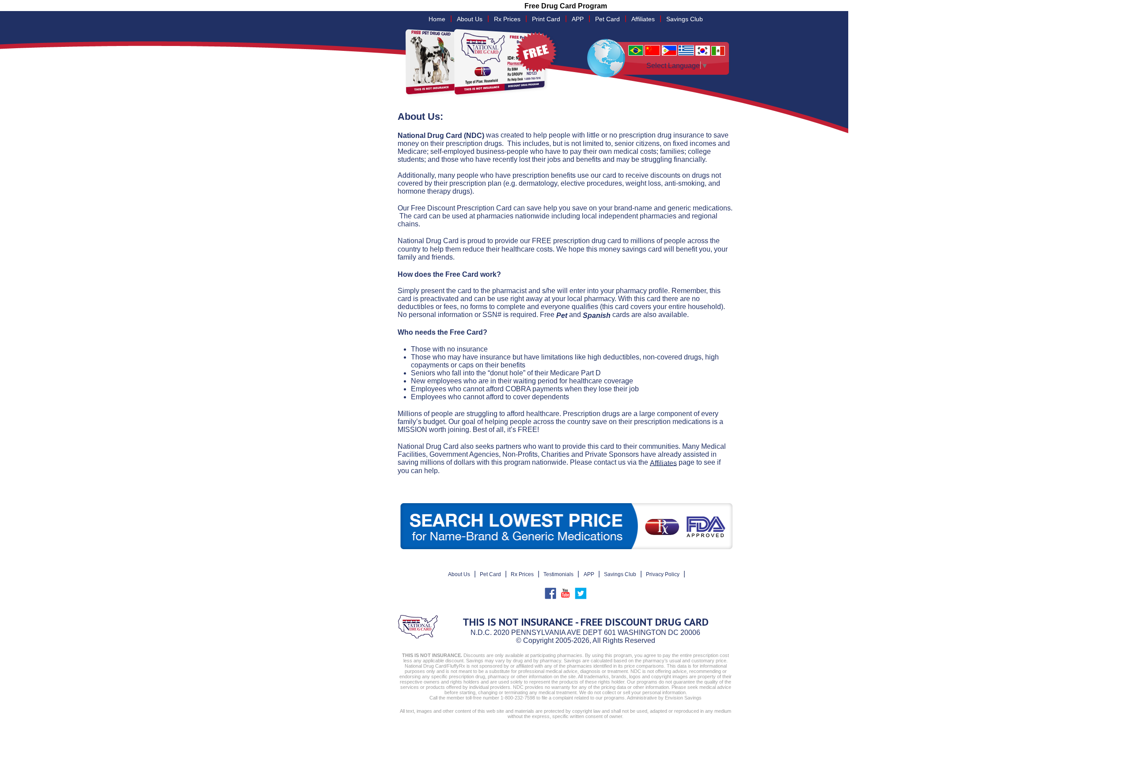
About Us (469, 19)
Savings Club (684, 19)
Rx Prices (507, 19)
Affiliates (643, 19)
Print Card (546, 19)
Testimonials (558, 574)
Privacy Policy (662, 574)
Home (437, 19)
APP (578, 19)
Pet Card (607, 19)
